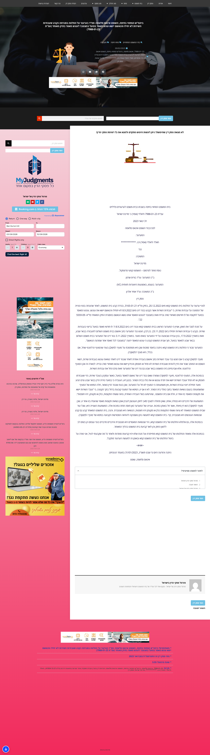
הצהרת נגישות (43, 3)
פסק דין (120, 61)
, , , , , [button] (105, 669)
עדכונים (84, 3)
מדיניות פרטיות (105, 750)
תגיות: (166, 668)
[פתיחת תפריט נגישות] (5, 749)
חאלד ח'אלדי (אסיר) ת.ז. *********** (119, 58)
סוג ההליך (112, 3)
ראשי (170, 3)
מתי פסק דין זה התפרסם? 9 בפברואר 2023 (149, 656)
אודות (161, 3)
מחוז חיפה (115, 42)
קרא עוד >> (35, 394)
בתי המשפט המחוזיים (131, 42)
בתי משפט (138, 3)
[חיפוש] (39, 118)
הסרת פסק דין (71, 3)
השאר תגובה (193, 484)
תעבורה (103, 42)
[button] (103, 72)
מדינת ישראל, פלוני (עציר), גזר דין (35, 399)
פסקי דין (150, 3)
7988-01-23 (139, 51)
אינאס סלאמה (128, 51)
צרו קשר (57, 3)
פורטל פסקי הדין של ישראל (188, 488)
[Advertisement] (140, 185)
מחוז (125, 3)
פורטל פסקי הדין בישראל (189, 481)
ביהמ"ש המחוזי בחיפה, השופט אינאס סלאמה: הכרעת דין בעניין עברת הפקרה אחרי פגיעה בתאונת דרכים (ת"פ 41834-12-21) (120, 54)
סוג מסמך (97, 3)
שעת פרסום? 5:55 (161, 662)
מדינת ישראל (99, 58)
